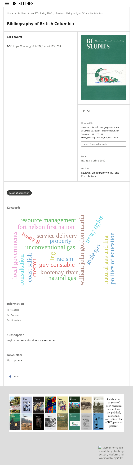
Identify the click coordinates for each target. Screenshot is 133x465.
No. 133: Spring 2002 (41, 13)
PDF (88, 110)
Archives (22, 13)
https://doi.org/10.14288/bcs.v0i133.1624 (37, 46)
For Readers (13, 309)
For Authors (13, 315)
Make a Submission (19, 192)
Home (10, 13)
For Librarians (14, 320)
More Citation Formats (95, 144)
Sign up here (14, 360)
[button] (16, 376)
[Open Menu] (6, 3)
